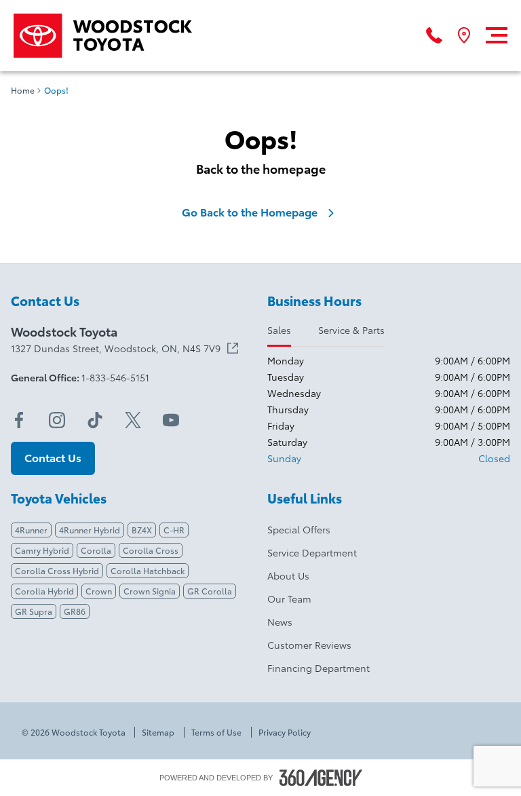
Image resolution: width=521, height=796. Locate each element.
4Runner (31, 529)
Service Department (312, 552)
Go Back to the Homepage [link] (249, 211)
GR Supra (33, 611)
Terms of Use (216, 732)
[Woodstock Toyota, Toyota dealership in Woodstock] (108, 36)
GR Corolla (209, 590)
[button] (53, 458)
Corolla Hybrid (44, 590)
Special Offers (298, 529)
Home (23, 90)
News (279, 621)
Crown (98, 590)
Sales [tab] (279, 330)
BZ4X (142, 529)
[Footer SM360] (320, 778)
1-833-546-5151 (115, 377)
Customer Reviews (309, 644)
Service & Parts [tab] (351, 330)
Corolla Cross (150, 550)
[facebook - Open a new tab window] (19, 420)
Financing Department (318, 668)
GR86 (74, 611)
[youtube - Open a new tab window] (171, 420)
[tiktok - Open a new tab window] (95, 420)
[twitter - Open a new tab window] (133, 420)
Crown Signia (149, 590)
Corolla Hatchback (148, 570)
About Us (288, 575)
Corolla (96, 550)
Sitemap (158, 732)
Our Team (289, 598)
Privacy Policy (284, 732)
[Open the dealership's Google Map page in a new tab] (464, 35)
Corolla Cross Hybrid (57, 570)
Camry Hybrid (42, 550)
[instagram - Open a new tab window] (57, 420)
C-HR (174, 529)
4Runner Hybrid (89, 529)
